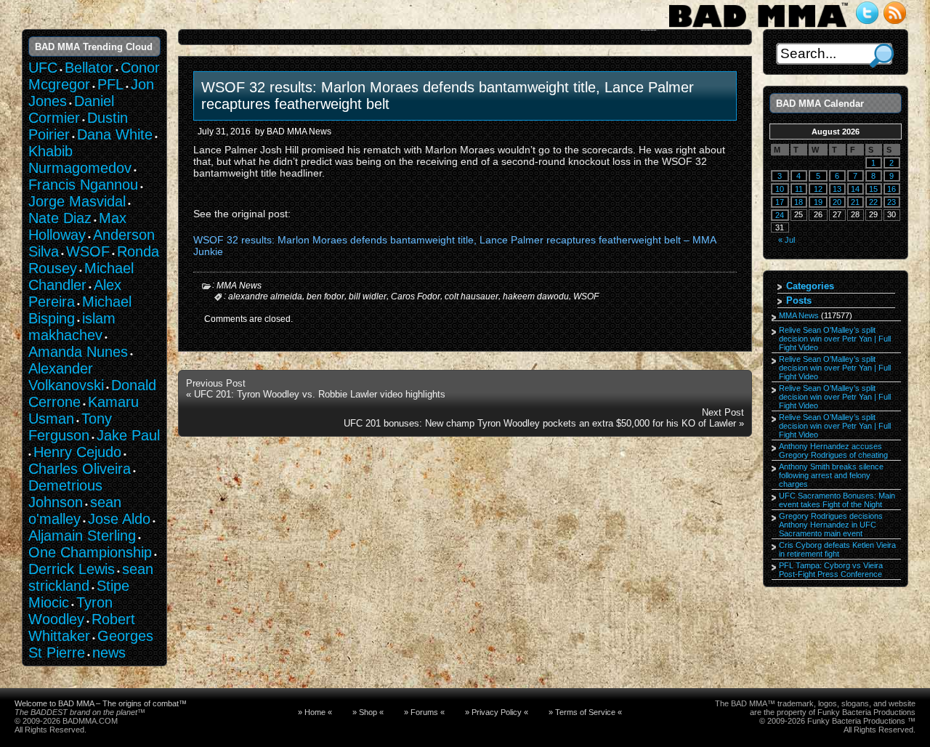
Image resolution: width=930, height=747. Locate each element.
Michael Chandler (81, 276)
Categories (810, 285)
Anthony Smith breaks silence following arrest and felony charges (831, 475)
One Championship (90, 552)
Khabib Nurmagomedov (80, 159)
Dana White (115, 134)
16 (891, 189)
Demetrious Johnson (65, 493)
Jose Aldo (119, 519)
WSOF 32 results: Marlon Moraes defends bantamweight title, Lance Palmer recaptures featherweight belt (447, 95)
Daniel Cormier (71, 109)
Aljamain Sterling (82, 536)
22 (873, 202)
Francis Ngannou (83, 185)
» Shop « (368, 712)
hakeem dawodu (536, 296)
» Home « (315, 712)
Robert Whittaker (81, 627)
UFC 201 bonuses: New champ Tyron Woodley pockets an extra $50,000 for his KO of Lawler (540, 423)
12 (818, 189)
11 (799, 189)
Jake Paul (128, 435)
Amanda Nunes (78, 352)
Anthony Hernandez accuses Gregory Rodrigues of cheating (833, 450)
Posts (799, 300)
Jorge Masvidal (77, 201)
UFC (42, 68)
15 (873, 189)
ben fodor (325, 296)
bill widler (368, 296)
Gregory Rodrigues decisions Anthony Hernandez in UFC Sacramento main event (831, 525)
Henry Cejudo (77, 452)
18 (798, 202)
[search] (881, 55)
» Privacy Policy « (496, 712)
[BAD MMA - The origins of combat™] (758, 27)
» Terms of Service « (585, 712)
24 (779, 215)
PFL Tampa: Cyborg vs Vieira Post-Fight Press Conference (831, 569)
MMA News (239, 285)
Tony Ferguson (70, 427)
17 (779, 202)
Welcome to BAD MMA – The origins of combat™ (101, 703)
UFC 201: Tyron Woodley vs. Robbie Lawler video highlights (319, 394)
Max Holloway (77, 226)
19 (818, 202)
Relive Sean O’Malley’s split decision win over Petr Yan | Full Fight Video (835, 339)
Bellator (89, 68)
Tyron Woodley (70, 610)
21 (855, 202)
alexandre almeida (265, 296)
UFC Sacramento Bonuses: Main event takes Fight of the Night (837, 500)
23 (891, 202)
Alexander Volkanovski (66, 376)
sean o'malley (74, 510)
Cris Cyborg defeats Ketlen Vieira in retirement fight (837, 549)
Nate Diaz (60, 218)
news (109, 653)
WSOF (586, 296)
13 (837, 189)
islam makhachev (72, 326)
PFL (110, 84)
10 (779, 189)
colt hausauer (471, 296)
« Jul (786, 239)
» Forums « (424, 712)
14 (855, 189)
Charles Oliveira (79, 469)
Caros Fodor (415, 296)
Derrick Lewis (71, 569)
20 (837, 202)
